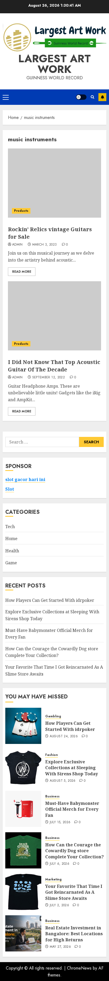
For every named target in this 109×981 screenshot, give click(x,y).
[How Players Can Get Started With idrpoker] (23, 726)
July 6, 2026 (59, 864)
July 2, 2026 (59, 905)
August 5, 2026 (63, 781)
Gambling (53, 716)
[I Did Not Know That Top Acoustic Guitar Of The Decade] (54, 315)
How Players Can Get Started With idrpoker (49, 600)
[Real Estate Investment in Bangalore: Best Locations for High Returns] (23, 933)
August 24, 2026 (64, 736)
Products (21, 210)
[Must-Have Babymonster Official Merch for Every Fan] (23, 809)
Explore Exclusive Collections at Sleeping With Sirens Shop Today (71, 768)
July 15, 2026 (60, 822)
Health (12, 551)
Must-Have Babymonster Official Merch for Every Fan (72, 809)
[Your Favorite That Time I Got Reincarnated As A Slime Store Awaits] (23, 892)
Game (11, 563)
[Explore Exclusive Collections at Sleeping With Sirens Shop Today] (23, 767)
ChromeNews (79, 968)
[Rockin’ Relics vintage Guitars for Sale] (54, 183)
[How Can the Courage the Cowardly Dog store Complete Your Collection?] (23, 850)
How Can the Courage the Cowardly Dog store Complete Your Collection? (51, 652)
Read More (21, 271)
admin (17, 245)
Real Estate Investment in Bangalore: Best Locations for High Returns (74, 934)
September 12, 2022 (48, 377)
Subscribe (102, 97)
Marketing (53, 879)
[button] (6, 97)
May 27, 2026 (60, 947)
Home (11, 538)
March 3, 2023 (44, 245)
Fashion (51, 755)
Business (52, 796)
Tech (10, 526)
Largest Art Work (54, 64)
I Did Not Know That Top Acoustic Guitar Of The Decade (54, 365)
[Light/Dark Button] (81, 97)
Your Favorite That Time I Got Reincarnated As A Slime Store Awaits (73, 892)
